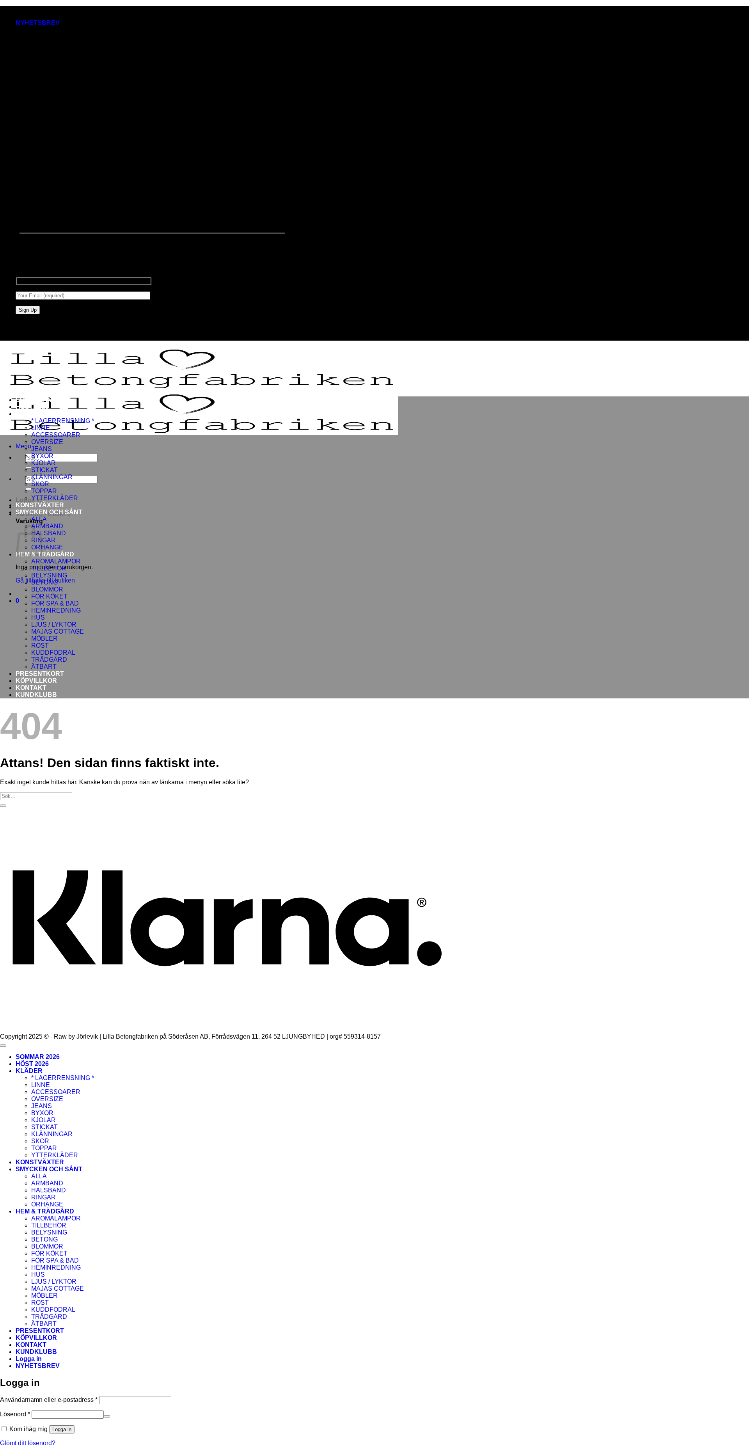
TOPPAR (44, 491)
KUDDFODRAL (53, 652)
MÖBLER (44, 638)
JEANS (41, 449)
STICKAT (44, 470)
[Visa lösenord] (107, 1416)
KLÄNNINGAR (52, 477)
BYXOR (42, 456)
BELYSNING (49, 575)
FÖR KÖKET (49, 596)
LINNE (40, 428)
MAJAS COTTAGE (57, 631)
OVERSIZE (47, 442)
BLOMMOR (47, 589)
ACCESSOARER (55, 435)
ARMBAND (47, 526)
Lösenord (15, 1414)
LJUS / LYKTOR (53, 624)
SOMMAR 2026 (38, 399)
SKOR (40, 484)
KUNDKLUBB (36, 694)
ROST (40, 645)
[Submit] (28, 467)
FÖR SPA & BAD (55, 603)
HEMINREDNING (56, 610)
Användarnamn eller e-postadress (49, 1399)
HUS (38, 617)
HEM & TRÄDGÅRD (45, 554)
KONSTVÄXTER (40, 505)
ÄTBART (44, 666)
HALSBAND (48, 533)
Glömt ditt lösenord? (27, 1443)
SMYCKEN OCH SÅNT (49, 512)
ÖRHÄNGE (47, 547)
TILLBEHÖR (48, 568)
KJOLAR (43, 463)
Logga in (61, 1429)
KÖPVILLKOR (36, 680)
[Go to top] (3, 1045)
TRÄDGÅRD (49, 659)
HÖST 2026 (32, 406)
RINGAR (43, 1197)
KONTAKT (31, 687)
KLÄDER (29, 413)
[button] (38, 23)
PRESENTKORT (40, 673)
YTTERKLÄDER (54, 498)
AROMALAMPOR (56, 561)
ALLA (39, 519)
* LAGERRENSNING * (62, 420)
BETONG (44, 582)
